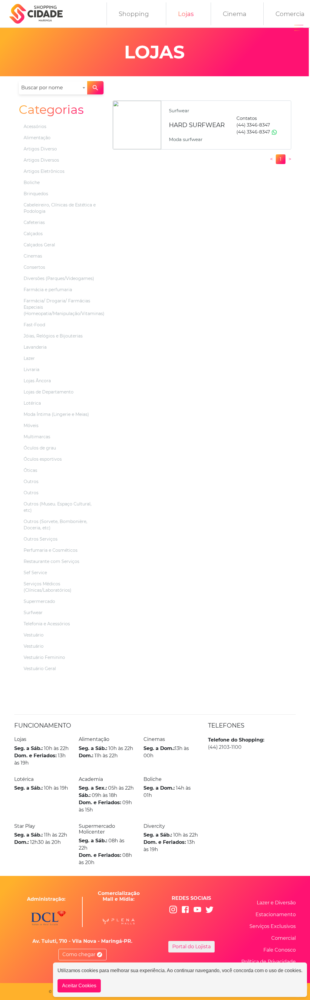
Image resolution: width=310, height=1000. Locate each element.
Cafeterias (34, 222)
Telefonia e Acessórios (47, 624)
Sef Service (35, 572)
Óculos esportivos (43, 459)
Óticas (30, 470)
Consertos (34, 267)
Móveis (31, 425)
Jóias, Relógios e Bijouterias (53, 336)
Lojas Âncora (37, 380)
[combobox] (53, 88)
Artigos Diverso (40, 149)
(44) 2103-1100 (225, 747)
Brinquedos (36, 193)
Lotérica (32, 403)
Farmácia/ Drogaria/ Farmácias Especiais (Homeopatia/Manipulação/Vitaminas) (64, 307)
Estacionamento (276, 914)
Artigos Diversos (41, 160)
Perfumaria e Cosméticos (51, 550)
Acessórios (35, 126)
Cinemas (33, 256)
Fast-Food (34, 324)
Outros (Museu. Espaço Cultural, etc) (57, 507)
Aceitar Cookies (79, 985)
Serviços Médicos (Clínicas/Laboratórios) (47, 587)
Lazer (29, 358)
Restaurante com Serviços (51, 561)
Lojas (186, 14)
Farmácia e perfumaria (48, 289)
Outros (31, 481)
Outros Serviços (41, 539)
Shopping (134, 14)
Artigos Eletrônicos (44, 171)
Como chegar (79, 954)
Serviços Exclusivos (272, 926)
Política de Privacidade (268, 962)
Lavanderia (35, 347)
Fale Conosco (279, 950)
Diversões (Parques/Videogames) (59, 278)
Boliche (32, 182)
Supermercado (39, 601)
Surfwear (33, 612)
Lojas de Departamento (49, 392)
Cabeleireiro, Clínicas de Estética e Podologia (60, 208)
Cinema (234, 14)
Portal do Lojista (191, 946)
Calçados (33, 233)
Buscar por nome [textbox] (42, 87)
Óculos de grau (40, 448)
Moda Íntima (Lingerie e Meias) (56, 414)
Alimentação (37, 137)
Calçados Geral (39, 245)
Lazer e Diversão (276, 903)
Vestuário (34, 635)
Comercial (283, 938)
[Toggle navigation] (299, 28)
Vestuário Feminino (44, 657)
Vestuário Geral (40, 668)
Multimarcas (37, 436)
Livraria (31, 369)
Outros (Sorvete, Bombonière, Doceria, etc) (55, 525)
